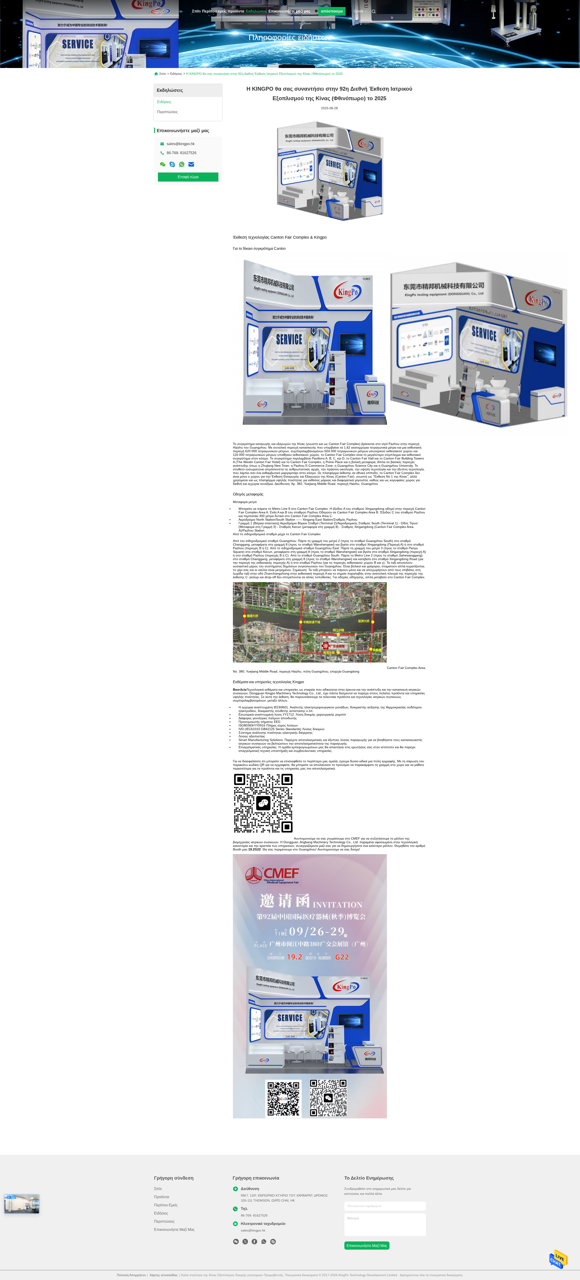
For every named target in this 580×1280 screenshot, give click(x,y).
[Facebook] (254, 1243)
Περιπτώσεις (164, 1221)
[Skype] (172, 164)
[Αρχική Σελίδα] (160, 11)
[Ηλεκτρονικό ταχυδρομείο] (191, 164)
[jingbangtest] (273, 1243)
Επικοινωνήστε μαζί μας (289, 11)
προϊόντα (236, 11)
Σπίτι (196, 11)
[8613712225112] (264, 1243)
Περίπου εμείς (214, 11)
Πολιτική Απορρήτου (131, 1275)
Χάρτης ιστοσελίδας (164, 1275)
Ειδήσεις (176, 73)
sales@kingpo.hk (181, 144)
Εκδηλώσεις (256, 11)
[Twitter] (245, 1243)
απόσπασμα (332, 11)
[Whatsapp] (181, 164)
